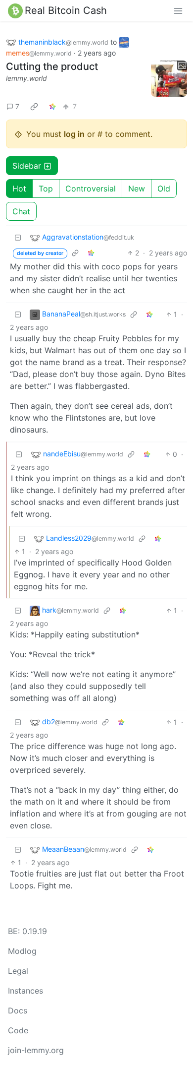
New (136, 188)
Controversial (90, 188)
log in (74, 134)
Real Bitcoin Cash (66, 10)
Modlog (22, 951)
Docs (17, 1010)
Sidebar (26, 166)
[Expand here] (169, 79)
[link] (34, 106)
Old (163, 188)
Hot (19, 188)
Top (46, 188)
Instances (25, 991)
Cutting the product (52, 66)
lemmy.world (26, 78)
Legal (18, 971)
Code (18, 1030)
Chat (21, 211)
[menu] (178, 10)
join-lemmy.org (36, 1050)
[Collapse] (18, 237)
